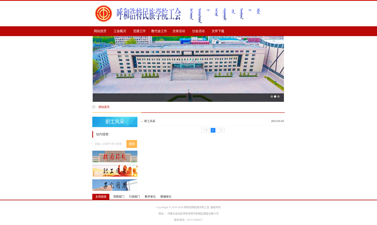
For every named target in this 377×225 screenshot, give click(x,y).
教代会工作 (159, 31)
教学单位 (150, 196)
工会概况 (119, 31)
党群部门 (118, 196)
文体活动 (178, 31)
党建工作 (139, 31)
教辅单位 (165, 196)
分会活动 (198, 31)
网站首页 (100, 31)
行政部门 (134, 196)
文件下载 (218, 31)
